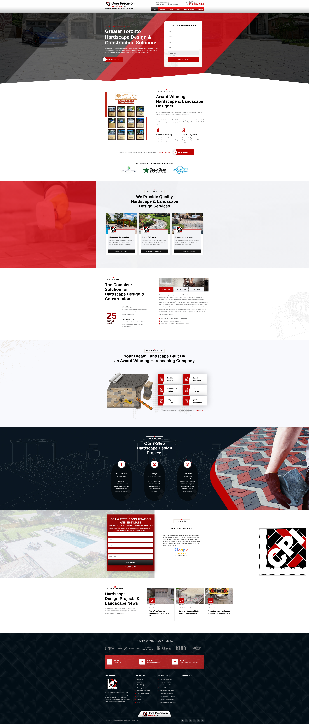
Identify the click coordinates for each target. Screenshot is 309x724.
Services (162, 9)
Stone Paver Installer (154, 251)
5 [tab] (149, 257)
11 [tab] (164, 257)
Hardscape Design (142, 688)
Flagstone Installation (166, 682)
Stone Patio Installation (167, 691)
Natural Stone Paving (166, 688)
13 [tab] (169, 257)
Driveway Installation (166, 679)
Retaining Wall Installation (167, 696)
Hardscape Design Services (187, 251)
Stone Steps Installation (121, 251)
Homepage (140, 679)
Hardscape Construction (143, 691)
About (171, 9)
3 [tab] (145, 257)
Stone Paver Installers (143, 693)
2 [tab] (142, 257)
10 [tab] (162, 257)
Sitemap (139, 699)
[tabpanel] (121, 234)
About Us (139, 682)
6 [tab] (152, 257)
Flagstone (196, 289)
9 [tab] (159, 257)
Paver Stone (166, 289)
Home (155, 9)
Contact (200, 9)
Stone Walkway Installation (168, 702)
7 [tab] (154, 257)
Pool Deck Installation (166, 693)
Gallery (178, 9)
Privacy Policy (135, 720)
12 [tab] (166, 257)
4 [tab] (147, 257)
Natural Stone (181, 289)
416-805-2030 (196, 4)
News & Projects (189, 9)
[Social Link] (182, 720)
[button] (129, 116)
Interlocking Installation (167, 685)
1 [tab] (140, 257)
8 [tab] (157, 257)
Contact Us (140, 702)
